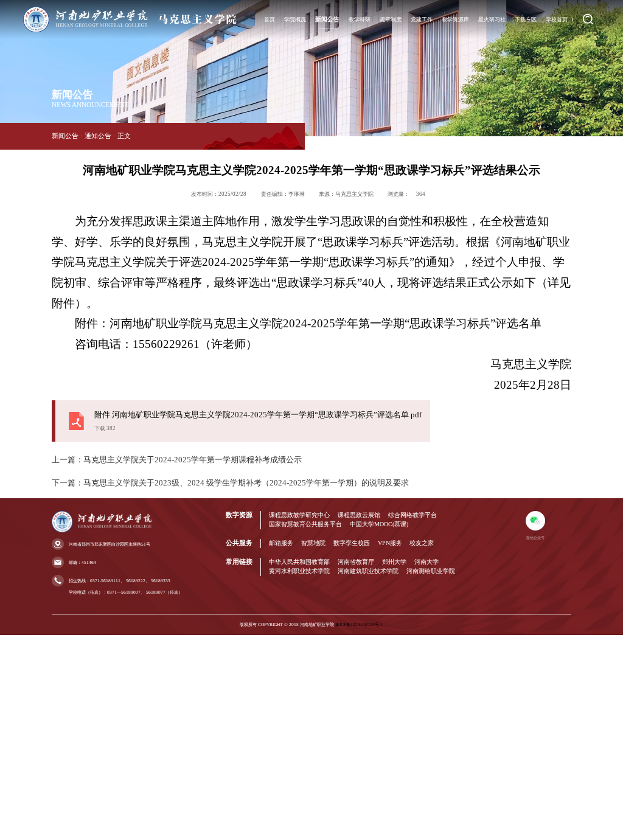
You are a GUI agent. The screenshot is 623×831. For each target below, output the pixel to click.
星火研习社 (492, 19)
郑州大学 (394, 561)
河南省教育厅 (356, 561)
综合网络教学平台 (412, 515)
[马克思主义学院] (130, 31)
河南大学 (426, 561)
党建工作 (422, 19)
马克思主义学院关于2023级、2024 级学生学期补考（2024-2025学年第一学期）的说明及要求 (246, 483)
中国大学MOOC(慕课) (379, 524)
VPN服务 (390, 543)
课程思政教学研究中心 (299, 515)
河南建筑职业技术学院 (368, 571)
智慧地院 (313, 543)
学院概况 (295, 19)
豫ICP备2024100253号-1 (359, 624)
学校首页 (557, 19)
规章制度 (391, 19)
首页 (269, 19)
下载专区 (526, 19)
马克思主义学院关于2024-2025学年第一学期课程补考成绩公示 (192, 460)
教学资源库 (455, 19)
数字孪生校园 (351, 543)
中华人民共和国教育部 (299, 561)
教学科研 (360, 19)
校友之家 (421, 543)
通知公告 (98, 136)
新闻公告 (327, 19)
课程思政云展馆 (359, 515)
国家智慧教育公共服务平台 (305, 524)
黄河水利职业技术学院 (299, 571)
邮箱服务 (281, 543)
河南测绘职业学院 (430, 571)
